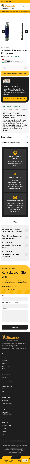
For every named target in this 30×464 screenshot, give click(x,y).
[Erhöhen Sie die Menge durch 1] (25, 68)
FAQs (3, 435)
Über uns (4, 377)
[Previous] (3, 31)
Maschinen (4, 360)
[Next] (26, 31)
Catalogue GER (6, 428)
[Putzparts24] (10, 339)
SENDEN (14, 327)
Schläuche (4, 363)
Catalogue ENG (6, 425)
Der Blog (4, 391)
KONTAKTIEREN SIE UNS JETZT (14, 98)
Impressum (5, 400)
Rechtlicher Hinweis (7, 403)
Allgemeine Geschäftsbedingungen (7, 414)
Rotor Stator (5, 357)
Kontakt (4, 431)
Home (3, 15)
